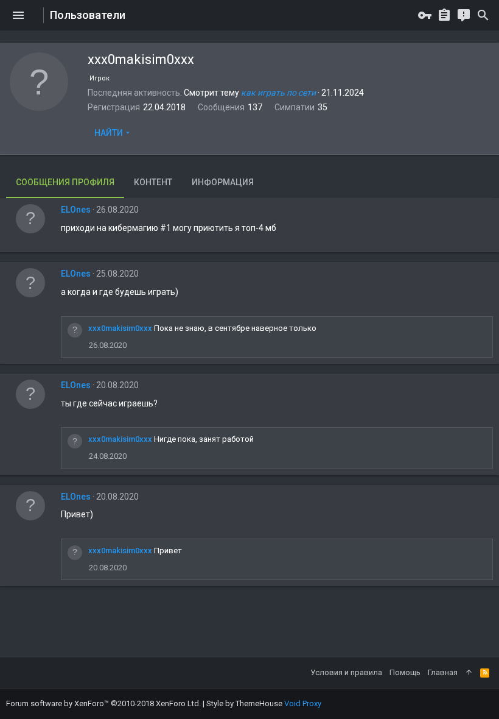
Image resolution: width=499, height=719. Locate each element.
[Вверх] (468, 673)
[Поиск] (483, 15)
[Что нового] (463, 15)
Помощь (404, 672)
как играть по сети (278, 92)
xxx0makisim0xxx (120, 328)
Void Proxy (302, 703)
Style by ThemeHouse (244, 703)
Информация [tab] (223, 182)
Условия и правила (346, 672)
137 (255, 107)
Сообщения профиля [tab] (65, 182)
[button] (18, 15)
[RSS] (484, 673)
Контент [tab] (153, 182)
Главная (443, 672)
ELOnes (76, 209)
